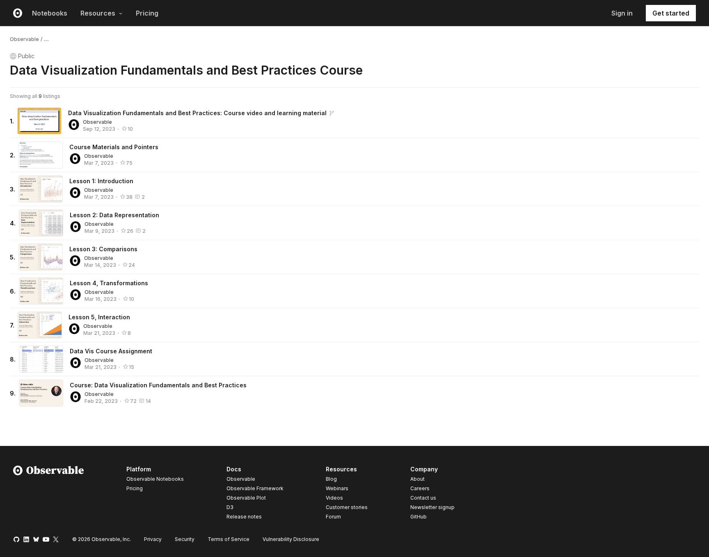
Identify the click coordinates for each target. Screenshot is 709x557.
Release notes (244, 517)
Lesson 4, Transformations (109, 283)
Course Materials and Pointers (113, 146)
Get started (670, 13)
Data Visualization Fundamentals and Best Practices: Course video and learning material (197, 112)
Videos (334, 498)
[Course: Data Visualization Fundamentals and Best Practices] (41, 393)
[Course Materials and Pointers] (40, 154)
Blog (331, 479)
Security (184, 539)
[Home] (48, 494)
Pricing (147, 13)
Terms (228, 539)
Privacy (153, 539)
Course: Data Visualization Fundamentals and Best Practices (158, 385)
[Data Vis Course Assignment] (41, 359)
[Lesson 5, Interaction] (40, 325)
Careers (420, 488)
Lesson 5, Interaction (99, 317)
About (417, 479)
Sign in (622, 13)
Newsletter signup (432, 507)
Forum (333, 517)
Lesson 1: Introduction (101, 180)
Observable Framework (255, 488)
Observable (24, 39)
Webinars (337, 488)
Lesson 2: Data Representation (114, 214)
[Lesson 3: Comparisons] (40, 257)
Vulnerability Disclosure (291, 539)
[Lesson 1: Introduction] (40, 188)
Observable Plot (246, 498)
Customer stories (347, 507)
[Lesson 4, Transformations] (41, 291)
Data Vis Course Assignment (111, 351)
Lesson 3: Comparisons (103, 249)
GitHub (418, 517)
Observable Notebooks (155, 479)
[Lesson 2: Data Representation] (41, 222)
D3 (229, 507)
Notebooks (49, 13)
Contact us (423, 498)
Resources (97, 13)
